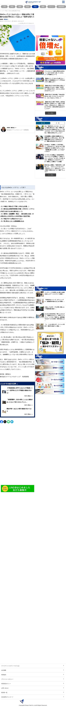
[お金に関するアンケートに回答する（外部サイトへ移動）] (50, 342)
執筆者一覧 (4, 692)
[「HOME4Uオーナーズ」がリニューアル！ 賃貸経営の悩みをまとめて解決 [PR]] (51, 303)
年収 (12, 6)
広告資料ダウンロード (7, 696)
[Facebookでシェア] (1, 421)
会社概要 (3, 670)
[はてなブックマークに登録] (11, 421)
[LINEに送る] (8, 421)
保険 (43, 6)
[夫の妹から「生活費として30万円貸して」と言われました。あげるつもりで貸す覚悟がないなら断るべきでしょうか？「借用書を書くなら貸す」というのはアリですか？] (40, 146)
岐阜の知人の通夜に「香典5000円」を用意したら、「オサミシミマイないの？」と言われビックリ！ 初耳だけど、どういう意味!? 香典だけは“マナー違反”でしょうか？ (55, 168)
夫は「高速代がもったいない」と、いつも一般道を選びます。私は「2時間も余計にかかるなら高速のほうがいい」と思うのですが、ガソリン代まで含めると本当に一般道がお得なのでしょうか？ (55, 129)
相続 (19, 6)
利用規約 (3, 674)
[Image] (17, 488)
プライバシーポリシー (7, 679)
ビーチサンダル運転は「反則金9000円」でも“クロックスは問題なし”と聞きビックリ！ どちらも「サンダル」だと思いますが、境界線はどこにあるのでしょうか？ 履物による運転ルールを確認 (55, 158)
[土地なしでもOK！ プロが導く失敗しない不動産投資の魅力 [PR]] (51, 310)
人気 (4, 6)
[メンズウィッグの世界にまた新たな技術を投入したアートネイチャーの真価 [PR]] (51, 296)
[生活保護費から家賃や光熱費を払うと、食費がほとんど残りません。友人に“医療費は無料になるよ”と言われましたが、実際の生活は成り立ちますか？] (40, 138)
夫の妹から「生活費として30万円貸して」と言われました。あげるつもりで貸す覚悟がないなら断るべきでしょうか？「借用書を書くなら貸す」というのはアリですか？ (55, 148)
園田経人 (6, 19)
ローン (51, 6)
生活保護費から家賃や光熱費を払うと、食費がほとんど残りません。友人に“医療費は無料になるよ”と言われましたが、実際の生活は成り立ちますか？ (55, 139)
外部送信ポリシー (6, 683)
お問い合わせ (5, 688)
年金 (35, 6)
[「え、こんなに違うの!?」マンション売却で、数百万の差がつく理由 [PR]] (51, 328)
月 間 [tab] (57, 123)
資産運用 (61, 6)
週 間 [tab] (43, 123)
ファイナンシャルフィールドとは (10, 665)
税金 (27, 6)
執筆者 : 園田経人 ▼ (11, 127)
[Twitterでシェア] (4, 421)
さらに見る (50, 113)
